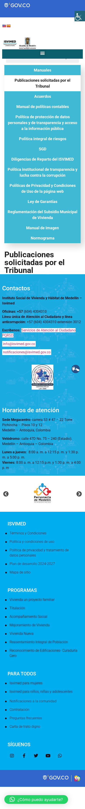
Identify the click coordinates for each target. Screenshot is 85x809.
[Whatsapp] (60, 755)
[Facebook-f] (24, 755)
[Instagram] (12, 755)
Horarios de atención (30, 410)
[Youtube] (48, 755)
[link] (56, 780)
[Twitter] (36, 755)
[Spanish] (8, 26)
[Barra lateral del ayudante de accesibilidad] (80, 16)
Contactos (16, 288)
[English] (4, 26)
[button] (42, 52)
